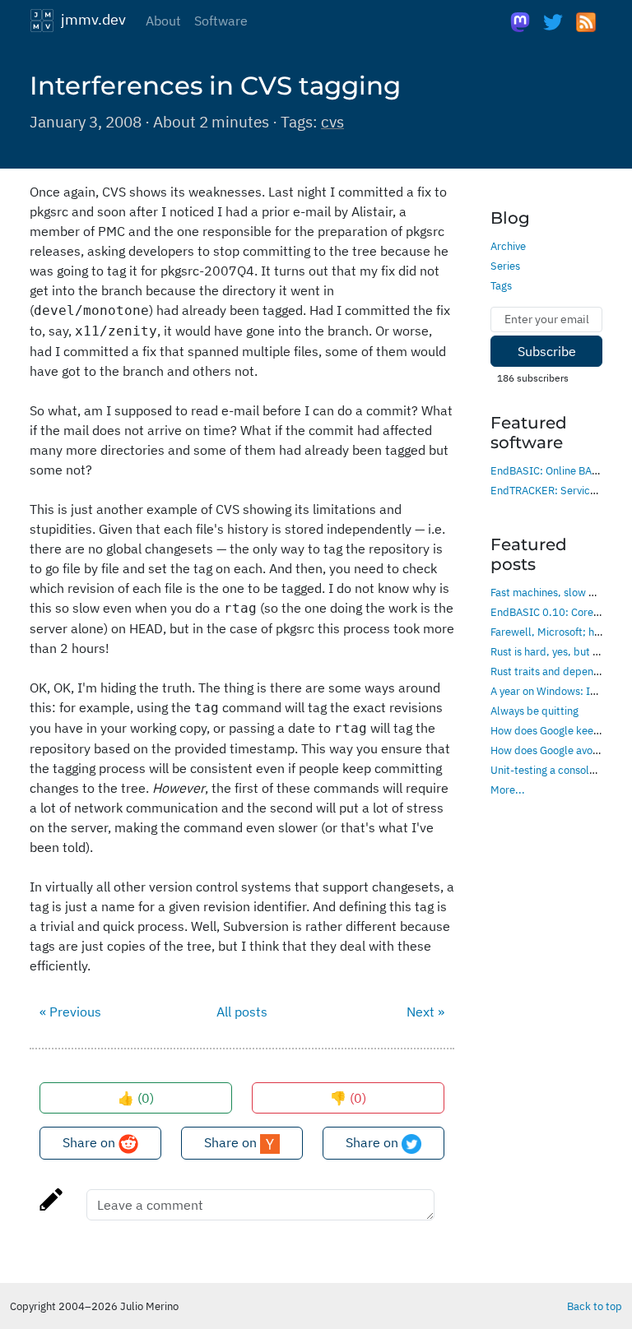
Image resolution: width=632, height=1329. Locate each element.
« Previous (70, 1011)
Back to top (594, 1306)
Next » (425, 1011)
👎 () (348, 1098)
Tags (501, 285)
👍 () (136, 1098)
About (163, 20)
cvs (332, 121)
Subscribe (547, 351)
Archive (508, 245)
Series (505, 265)
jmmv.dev (90, 19)
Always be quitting (534, 710)
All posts (241, 1011)
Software (221, 20)
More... (507, 789)
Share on (90, 1142)
